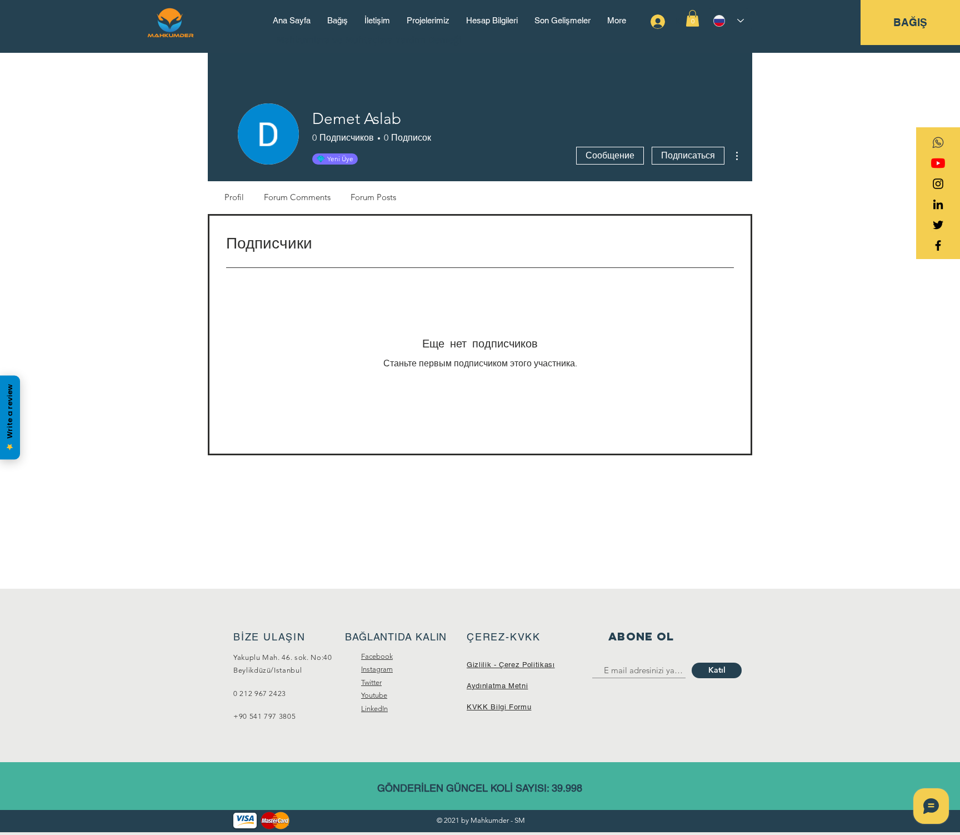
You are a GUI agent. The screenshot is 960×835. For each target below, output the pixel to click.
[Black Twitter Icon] (938, 225)
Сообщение (610, 155)
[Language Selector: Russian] (729, 20)
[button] (692, 18)
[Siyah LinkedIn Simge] (938, 204)
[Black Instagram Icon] (938, 184)
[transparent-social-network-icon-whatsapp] (938, 143)
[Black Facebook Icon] (938, 245)
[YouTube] (938, 163)
